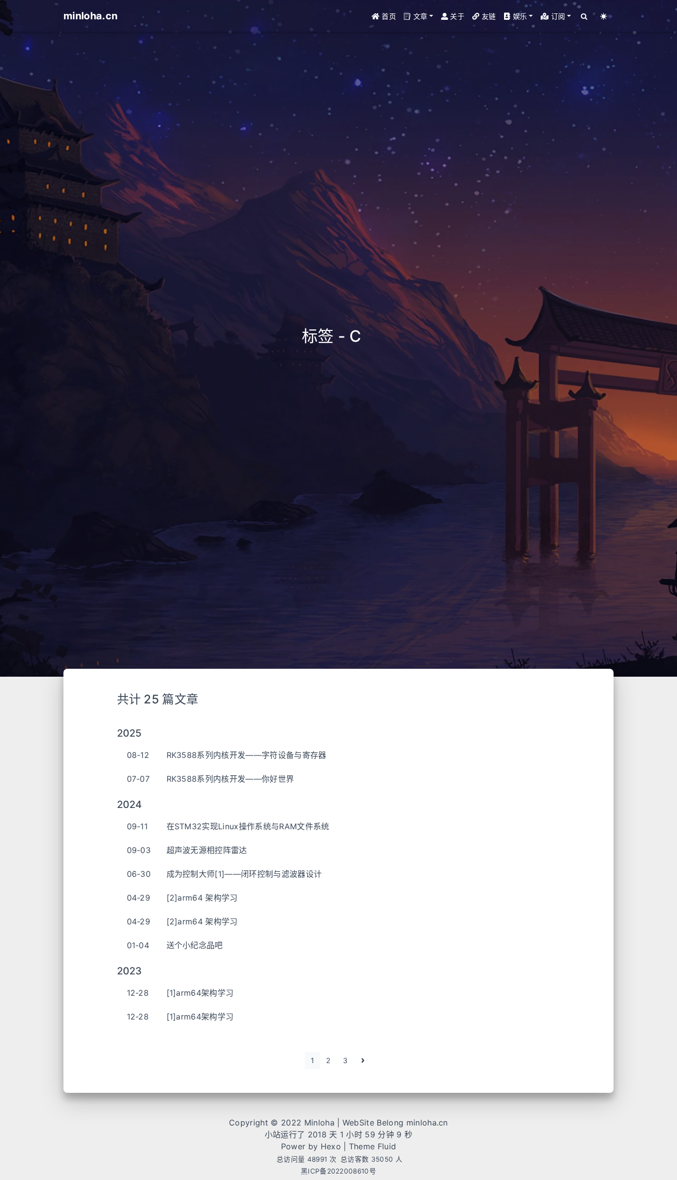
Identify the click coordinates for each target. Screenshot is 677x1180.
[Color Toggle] (604, 16)
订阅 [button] (557, 16)
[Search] (584, 16)
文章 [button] (419, 16)
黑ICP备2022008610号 (338, 1171)
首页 (388, 16)
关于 (456, 16)
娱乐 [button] (519, 16)
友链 (487, 16)
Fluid (387, 1146)
